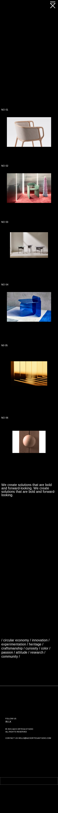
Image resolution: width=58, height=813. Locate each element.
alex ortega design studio (15, 4)
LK (9, 721)
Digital (14, 387)
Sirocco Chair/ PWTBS (28, 212)
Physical (11, 149)
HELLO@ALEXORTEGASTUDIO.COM (34, 738)
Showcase (22, 149)
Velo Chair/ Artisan (26, 156)
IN (6, 721)
